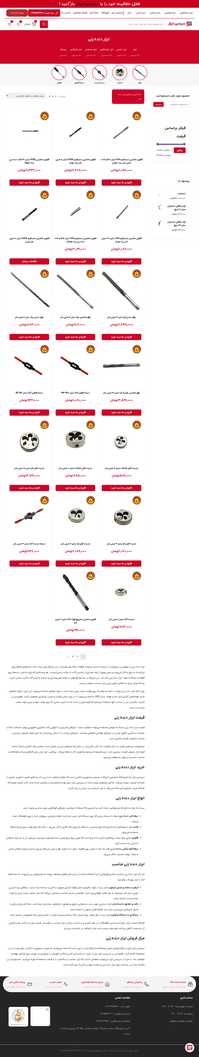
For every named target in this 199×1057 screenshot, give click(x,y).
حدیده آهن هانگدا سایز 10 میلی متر (75, 468)
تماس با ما (66, 12)
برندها (63, 49)
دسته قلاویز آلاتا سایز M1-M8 (29, 392)
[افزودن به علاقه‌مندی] (103, 114)
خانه (139, 94)
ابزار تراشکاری (186, 12)
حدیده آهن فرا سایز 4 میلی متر (75, 543)
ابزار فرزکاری (170, 12)
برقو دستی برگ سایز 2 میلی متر (29, 317)
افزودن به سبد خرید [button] (121, 182)
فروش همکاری (80, 12)
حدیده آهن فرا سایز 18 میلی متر (29, 468)
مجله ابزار (94, 12)
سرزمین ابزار (117, 12)
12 (55, 96)
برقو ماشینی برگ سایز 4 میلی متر (75, 317)
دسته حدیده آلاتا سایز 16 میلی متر (29, 543)
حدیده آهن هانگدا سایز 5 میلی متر (121, 468)
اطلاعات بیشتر (29, 261)
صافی (180, 150)
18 (53, 96)
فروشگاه (105, 12)
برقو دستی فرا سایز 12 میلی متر (121, 317)
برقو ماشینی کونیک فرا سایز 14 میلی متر (121, 392)
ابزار (129, 12)
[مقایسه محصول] (103, 121)
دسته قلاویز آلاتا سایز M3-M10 (75, 392)
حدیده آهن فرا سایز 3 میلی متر (121, 543)
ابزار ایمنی (140, 12)
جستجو (158, 104)
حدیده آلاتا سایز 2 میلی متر (121, 619)
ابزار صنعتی (155, 12)
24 (50, 96)
